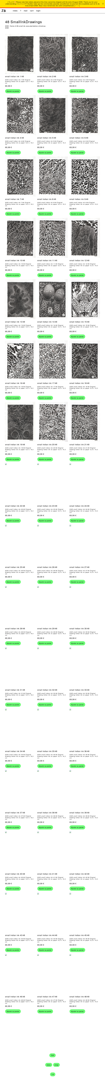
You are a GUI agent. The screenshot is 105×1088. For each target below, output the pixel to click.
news (49, 1065)
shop (56, 1065)
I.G (53, 1074)
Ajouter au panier (13, 91)
